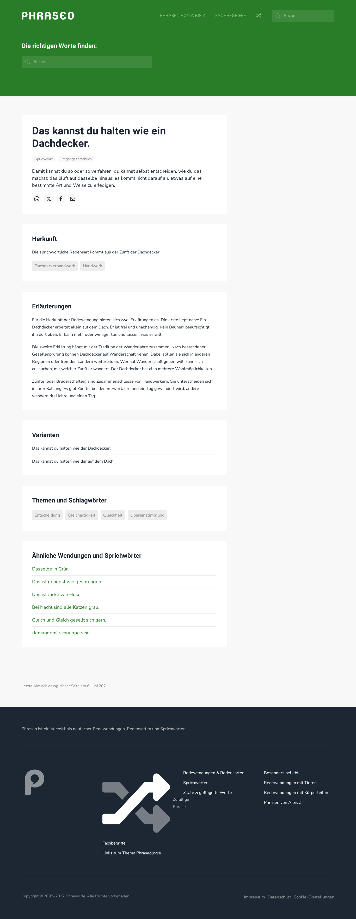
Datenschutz (279, 897)
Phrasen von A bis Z (182, 15)
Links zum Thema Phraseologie (131, 853)
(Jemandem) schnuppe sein (61, 633)
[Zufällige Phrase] (137, 803)
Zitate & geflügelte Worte (207, 793)
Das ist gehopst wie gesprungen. (67, 582)
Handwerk (92, 266)
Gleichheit (112, 515)
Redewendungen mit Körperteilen (296, 793)
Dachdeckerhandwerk (55, 266)
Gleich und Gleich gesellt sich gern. (69, 620)
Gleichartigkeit (81, 515)
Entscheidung (47, 515)
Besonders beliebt (281, 773)
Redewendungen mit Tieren (290, 783)
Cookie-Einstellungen (314, 897)
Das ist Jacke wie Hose (56, 594)
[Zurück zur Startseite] (48, 15)
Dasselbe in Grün (50, 569)
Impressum (254, 897)
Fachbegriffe (230, 15)
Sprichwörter (195, 783)
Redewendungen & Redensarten (213, 773)
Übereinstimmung (147, 515)
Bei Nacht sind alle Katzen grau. (65, 607)
